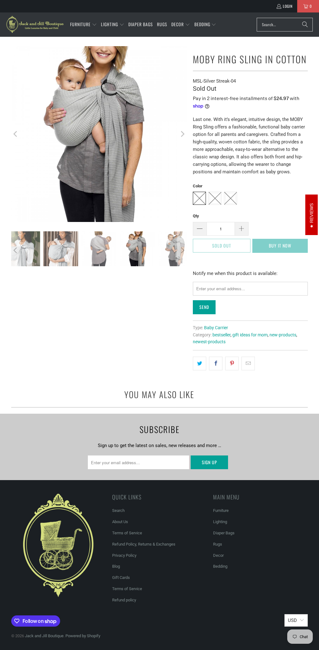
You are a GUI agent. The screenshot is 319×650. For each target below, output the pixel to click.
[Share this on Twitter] (199, 363)
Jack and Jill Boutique (44, 635)
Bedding (220, 566)
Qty (196, 216)
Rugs (217, 544)
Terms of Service (127, 533)
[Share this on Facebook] (215, 363)
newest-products (209, 341)
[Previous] (16, 134)
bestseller (221, 334)
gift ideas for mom (250, 334)
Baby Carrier (216, 327)
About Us (120, 521)
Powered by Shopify (82, 635)
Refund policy (124, 600)
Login (288, 6)
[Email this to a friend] (248, 363)
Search (118, 510)
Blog (116, 566)
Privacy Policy (124, 555)
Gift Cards (121, 577)
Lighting (220, 521)
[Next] (182, 134)
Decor (218, 555)
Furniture (221, 510)
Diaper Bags (224, 533)
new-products (282, 334)
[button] (83, 24)
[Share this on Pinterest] (232, 363)
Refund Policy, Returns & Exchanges (143, 544)
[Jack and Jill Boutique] (35, 25)
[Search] (305, 24)
